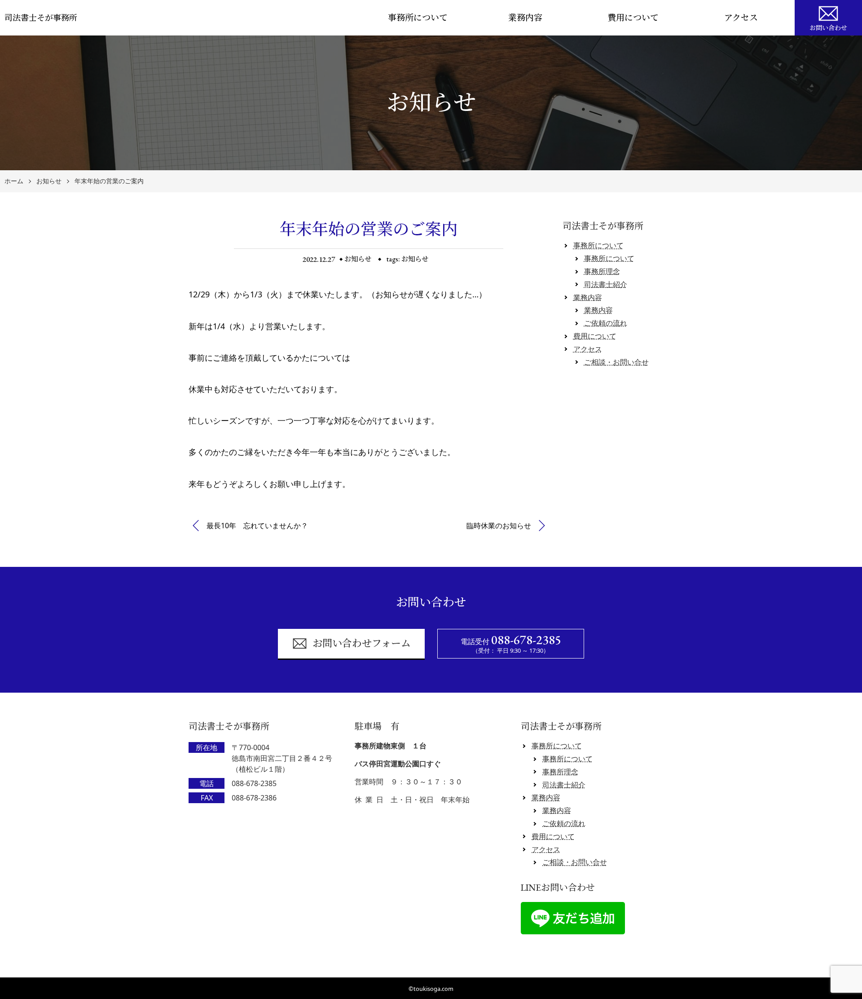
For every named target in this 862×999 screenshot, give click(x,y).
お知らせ (49, 181)
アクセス (741, 17)
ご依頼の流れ (605, 323)
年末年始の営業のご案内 (109, 181)
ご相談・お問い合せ (616, 362)
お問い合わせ (828, 28)
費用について (633, 17)
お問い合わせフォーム (361, 643)
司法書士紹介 (605, 284)
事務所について (418, 17)
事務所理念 (602, 271)
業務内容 (525, 17)
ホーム (13, 181)
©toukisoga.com (431, 989)
